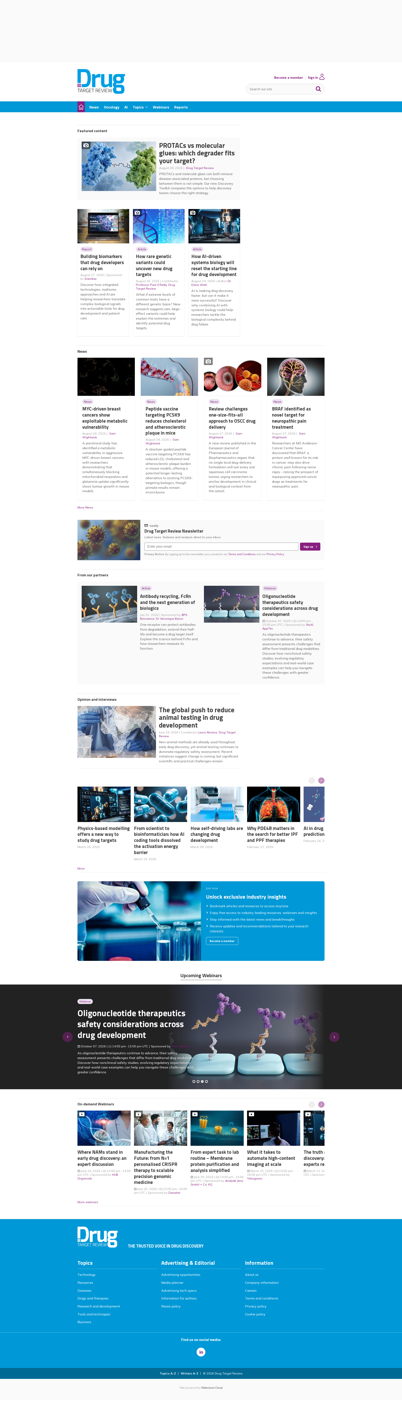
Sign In (313, 77)
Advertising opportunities (180, 1274)
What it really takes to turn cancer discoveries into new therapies (129, 1026)
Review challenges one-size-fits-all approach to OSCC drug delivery (232, 417)
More (81, 868)
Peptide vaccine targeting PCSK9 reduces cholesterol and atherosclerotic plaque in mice (166, 420)
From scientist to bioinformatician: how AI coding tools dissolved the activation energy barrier (159, 840)
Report (86, 249)
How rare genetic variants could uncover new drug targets (154, 265)
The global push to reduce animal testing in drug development (196, 717)
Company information (262, 1282)
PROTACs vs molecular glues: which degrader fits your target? (197, 153)
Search (318, 88)
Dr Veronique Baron (169, 619)
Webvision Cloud (212, 1387)
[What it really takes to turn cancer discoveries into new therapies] (206, 1081)
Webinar (270, 588)
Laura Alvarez (207, 732)
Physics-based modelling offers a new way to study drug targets (103, 834)
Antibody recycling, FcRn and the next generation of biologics (167, 602)
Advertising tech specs (179, 1290)
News (88, 402)
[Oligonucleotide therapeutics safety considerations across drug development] (202, 1081)
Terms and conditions (261, 1298)
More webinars (87, 1202)
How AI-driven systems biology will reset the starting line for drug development (214, 265)
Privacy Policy (276, 554)
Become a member (288, 77)
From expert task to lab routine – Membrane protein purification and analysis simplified (215, 1161)
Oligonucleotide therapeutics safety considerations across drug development (290, 605)
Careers (251, 1290)
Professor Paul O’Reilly (151, 285)
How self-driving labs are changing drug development (217, 834)
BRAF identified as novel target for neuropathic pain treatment (291, 417)
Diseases (84, 1290)
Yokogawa (254, 1178)
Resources (85, 1282)
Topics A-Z (168, 1373)
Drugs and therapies (92, 1298)
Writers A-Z (189, 1373)
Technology (86, 1274)
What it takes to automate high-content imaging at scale (271, 1158)
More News (85, 507)
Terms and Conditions (242, 554)
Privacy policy (256, 1306)
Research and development (98, 1306)
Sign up (308, 546)
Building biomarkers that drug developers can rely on (102, 262)
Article (142, 249)
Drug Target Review (200, 168)
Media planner (172, 1282)
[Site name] (101, 92)
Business (84, 1322)
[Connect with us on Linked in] (201, 1352)
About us (252, 1274)
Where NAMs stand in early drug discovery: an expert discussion (101, 1158)
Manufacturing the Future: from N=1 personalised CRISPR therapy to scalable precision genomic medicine (155, 1167)
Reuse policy (171, 1306)
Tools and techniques (93, 1314)
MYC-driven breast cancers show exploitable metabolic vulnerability (105, 417)
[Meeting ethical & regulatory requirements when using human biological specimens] (194, 1081)
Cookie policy (255, 1314)
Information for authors (179, 1298)
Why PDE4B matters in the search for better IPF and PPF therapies (272, 834)
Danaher (91, 279)
